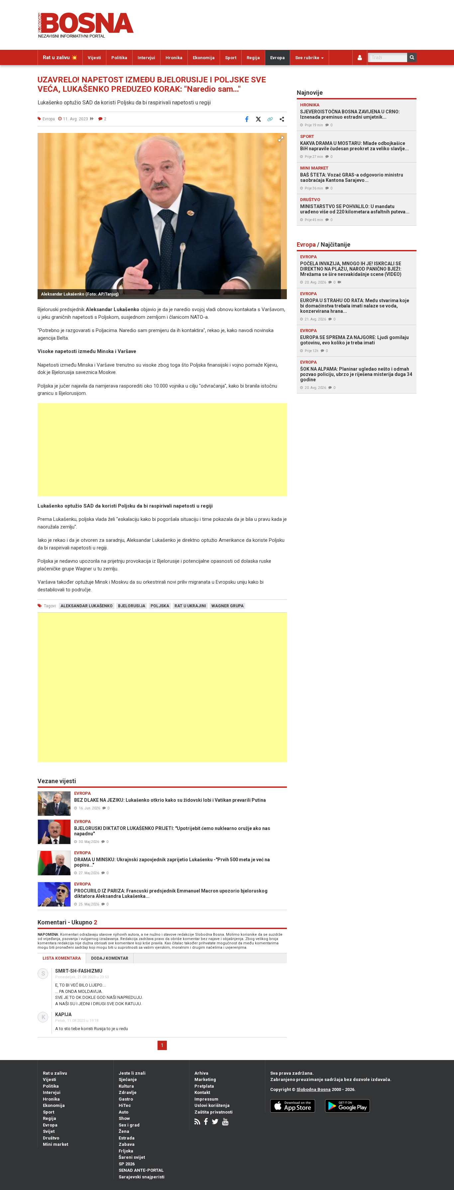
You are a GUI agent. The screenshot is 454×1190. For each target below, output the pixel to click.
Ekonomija (204, 57)
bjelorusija (131, 606)
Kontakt (202, 1092)
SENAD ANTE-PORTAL (141, 1170)
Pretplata (204, 1086)
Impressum (206, 1099)
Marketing (205, 1079)
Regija (253, 57)
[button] (281, 139)
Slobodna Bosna (313, 1089)
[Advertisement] (162, 449)
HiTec (125, 1105)
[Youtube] (225, 1122)
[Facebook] (206, 1122)
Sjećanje (128, 1079)
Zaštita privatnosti (213, 1112)
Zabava (127, 1144)
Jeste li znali (132, 1073)
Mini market (55, 1144)
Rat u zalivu (55, 1073)
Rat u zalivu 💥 (60, 57)
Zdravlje (128, 1092)
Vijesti (94, 57)
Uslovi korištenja (212, 1105)
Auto (123, 1112)
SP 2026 (127, 1163)
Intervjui (146, 57)
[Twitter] (215, 1122)
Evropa (277, 57)
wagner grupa (227, 606)
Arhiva (201, 1073)
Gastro (126, 1099)
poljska (160, 606)
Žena (124, 1131)
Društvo (51, 1137)
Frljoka (126, 1150)
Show (124, 1118)
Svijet (49, 1131)
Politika (119, 57)
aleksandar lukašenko (86, 606)
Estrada (127, 1137)
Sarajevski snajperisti (142, 1176)
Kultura (126, 1086)
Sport (230, 57)
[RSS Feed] (197, 1122)
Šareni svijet (132, 1157)
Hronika (174, 57)
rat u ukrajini (190, 606)
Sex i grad (129, 1125)
